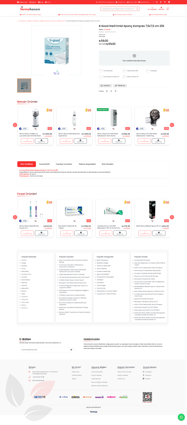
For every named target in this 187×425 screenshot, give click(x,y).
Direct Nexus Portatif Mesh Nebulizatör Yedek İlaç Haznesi (146, 135)
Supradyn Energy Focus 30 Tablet (146, 307)
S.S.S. (49, 2)
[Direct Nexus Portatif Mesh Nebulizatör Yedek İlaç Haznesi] (152, 119)
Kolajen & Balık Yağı (103, 271)
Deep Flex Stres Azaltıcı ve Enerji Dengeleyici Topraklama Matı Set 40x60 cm (149, 314)
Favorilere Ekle (27, 141)
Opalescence (26, 274)
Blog (41, 2)
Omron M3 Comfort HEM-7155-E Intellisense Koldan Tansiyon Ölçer (149, 283)
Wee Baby (25, 271)
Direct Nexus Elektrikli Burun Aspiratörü (69, 135)
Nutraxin (24, 283)
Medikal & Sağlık (102, 263)
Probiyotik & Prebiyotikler (105, 277)
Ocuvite (24, 277)
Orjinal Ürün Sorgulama (106, 2)
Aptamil (24, 285)
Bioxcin (24, 291)
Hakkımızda (23, 2)
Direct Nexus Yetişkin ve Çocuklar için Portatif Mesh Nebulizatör (30, 135)
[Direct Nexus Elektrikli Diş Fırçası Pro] (35, 211)
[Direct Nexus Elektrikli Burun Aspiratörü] (74, 119)
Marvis (24, 305)
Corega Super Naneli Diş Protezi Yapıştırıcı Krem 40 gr (149, 295)
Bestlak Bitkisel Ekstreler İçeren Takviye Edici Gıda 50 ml (149, 287)
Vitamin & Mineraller (104, 266)
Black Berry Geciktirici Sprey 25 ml (146, 302)
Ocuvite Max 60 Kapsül (142, 260)
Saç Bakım (100, 283)
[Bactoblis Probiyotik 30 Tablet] (74, 211)
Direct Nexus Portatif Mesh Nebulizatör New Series (107, 135)
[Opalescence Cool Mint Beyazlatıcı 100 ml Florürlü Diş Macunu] (113, 211)
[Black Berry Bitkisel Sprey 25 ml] (152, 211)
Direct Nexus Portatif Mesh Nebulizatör (147, 270)
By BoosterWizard (93, 407)
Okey (23, 294)
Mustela (24, 266)
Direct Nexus (26, 280)
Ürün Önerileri (107, 164)
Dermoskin (25, 302)
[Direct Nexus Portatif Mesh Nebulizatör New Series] (113, 119)
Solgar (24, 263)
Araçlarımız (122, 2)
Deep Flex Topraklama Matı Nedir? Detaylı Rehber (73, 308)
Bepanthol (25, 288)
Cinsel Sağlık (101, 285)
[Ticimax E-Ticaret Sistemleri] (93, 412)
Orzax (24, 268)
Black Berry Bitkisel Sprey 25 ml (148, 226)
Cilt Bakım (100, 280)
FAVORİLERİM (152, 9)
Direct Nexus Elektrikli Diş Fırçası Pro (29, 227)
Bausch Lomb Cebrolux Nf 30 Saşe (146, 276)
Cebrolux (25, 299)
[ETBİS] (147, 399)
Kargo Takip (133, 2)
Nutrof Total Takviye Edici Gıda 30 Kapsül (148, 268)
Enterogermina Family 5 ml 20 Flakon (147, 310)
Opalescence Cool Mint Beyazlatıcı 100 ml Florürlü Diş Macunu (108, 227)
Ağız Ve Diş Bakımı (103, 274)
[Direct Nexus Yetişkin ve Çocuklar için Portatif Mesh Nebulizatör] (35, 119)
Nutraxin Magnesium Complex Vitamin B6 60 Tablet (149, 264)
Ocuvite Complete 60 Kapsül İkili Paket (147, 273)
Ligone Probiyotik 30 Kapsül (143, 299)
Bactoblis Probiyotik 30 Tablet (67, 227)
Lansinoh (25, 297)
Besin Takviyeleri (102, 260)
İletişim (33, 2)
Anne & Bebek (102, 268)
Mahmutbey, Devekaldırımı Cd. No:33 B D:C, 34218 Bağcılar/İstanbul (45, 373)
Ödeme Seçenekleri (87, 164)
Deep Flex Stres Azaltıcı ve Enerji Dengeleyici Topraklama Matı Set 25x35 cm (149, 318)
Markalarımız (144, 2)
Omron (24, 260)
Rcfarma (25, 308)
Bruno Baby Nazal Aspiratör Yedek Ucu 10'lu (149, 291)
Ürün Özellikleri (26, 164)
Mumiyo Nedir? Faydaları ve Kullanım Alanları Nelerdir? (74, 313)
